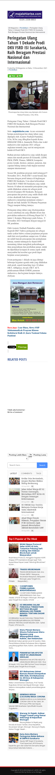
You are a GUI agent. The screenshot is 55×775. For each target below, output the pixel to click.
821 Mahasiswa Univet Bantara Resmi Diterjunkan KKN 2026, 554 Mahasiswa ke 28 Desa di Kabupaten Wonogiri (33, 675)
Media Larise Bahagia (34, 772)
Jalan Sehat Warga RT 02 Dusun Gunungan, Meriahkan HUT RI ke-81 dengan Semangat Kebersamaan (33, 494)
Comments (26, 473)
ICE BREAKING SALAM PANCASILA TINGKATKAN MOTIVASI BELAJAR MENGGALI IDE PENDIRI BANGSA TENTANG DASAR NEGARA (32, 610)
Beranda (29, 456)
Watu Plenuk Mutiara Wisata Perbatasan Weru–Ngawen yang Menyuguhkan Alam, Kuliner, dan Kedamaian (32, 634)
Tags (38, 473)
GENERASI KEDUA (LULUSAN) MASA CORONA (32, 695)
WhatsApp (22, 347)
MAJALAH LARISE (33, 770)
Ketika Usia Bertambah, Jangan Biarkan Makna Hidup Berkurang (32, 480)
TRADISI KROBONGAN (30, 569)
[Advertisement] (29, 384)
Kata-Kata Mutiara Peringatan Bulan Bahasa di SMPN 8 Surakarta (32, 736)
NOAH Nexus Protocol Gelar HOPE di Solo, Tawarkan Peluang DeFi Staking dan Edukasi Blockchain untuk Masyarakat (31, 549)
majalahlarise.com (21, 131)
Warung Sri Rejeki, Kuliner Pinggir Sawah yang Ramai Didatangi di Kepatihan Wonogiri (33, 716)
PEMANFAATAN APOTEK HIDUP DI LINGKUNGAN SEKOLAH (31, 654)
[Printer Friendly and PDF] (15, 76)
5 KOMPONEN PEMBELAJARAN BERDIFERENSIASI (28, 588)
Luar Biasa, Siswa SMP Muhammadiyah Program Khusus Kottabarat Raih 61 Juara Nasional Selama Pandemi (26, 331)
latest (13, 473)
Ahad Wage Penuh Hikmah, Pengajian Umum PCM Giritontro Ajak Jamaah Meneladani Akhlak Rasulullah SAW (33, 523)
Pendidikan (24, 28)
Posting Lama (40, 455)
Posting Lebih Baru (18, 455)
